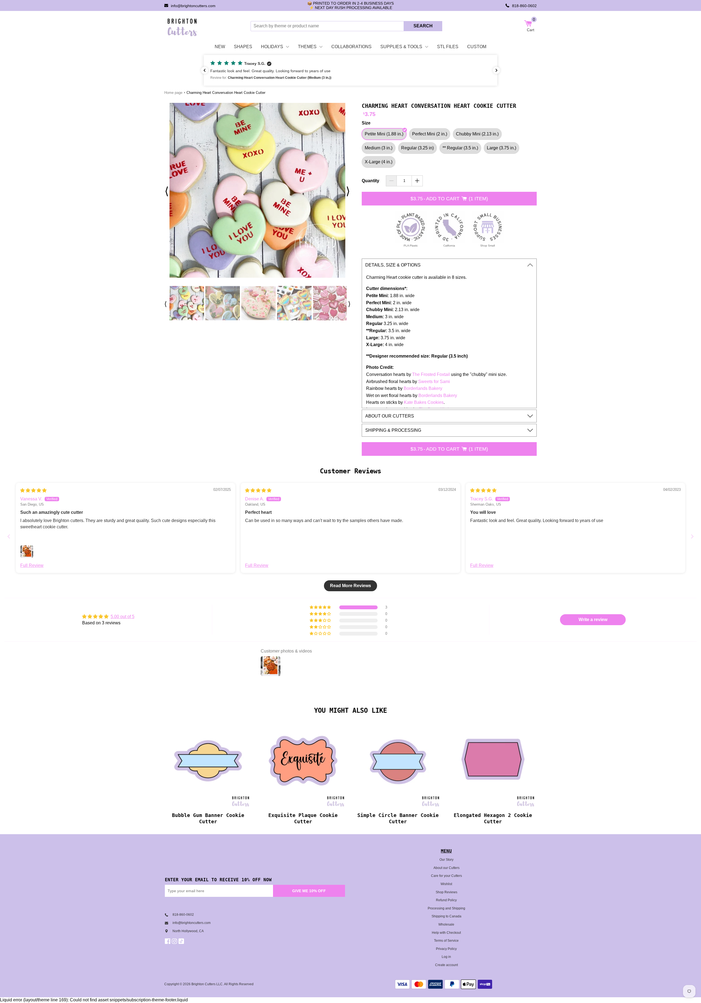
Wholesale (446, 924)
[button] (350, 70)
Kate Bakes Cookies (424, 402)
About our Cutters (446, 868)
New (220, 46)
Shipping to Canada (446, 916)
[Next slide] (692, 536)
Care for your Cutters (446, 876)
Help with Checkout (446, 933)
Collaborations (351, 46)
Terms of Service (446, 941)
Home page (173, 93)
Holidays (272, 46)
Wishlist (446, 884)
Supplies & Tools (401, 46)
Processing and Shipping (446, 908)
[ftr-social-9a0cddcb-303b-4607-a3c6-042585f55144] (175, 941)
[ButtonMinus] (391, 180)
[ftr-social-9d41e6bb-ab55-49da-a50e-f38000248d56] (182, 941)
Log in (446, 957)
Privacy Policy (446, 949)
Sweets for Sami (434, 381)
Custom (476, 46)
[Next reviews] (496, 70)
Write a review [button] (593, 619)
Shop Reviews (446, 892)
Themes (307, 46)
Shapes (243, 46)
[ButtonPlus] (417, 180)
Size (366, 123)
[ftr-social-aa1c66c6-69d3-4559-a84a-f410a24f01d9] (168, 941)
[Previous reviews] (204, 70)
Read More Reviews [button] (350, 585)
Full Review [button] (32, 565)
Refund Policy (446, 900)
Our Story (446, 860)
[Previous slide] (8, 536)
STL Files (447, 46)
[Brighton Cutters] (182, 26)
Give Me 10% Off (309, 891)
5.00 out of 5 (122, 616)
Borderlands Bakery (423, 388)
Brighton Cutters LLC (207, 984)
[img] (33, 490)
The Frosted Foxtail (431, 374)
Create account (446, 965)
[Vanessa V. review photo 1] (26, 551)
